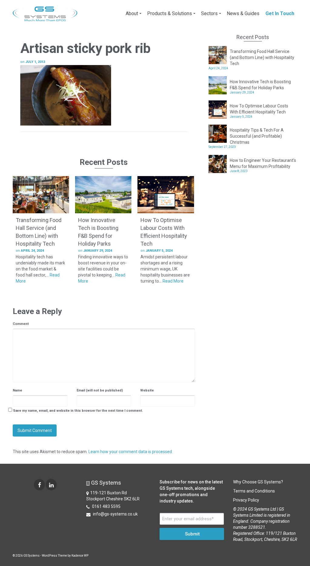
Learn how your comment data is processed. (130, 451)
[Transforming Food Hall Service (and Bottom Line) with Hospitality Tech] (41, 195)
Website (147, 390)
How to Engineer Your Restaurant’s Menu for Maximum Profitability (263, 163)
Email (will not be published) (100, 390)
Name (17, 390)
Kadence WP (79, 555)
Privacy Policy (246, 500)
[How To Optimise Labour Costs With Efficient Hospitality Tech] (165, 195)
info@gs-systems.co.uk (115, 514)
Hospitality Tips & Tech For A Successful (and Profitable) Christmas (257, 136)
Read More (173, 281)
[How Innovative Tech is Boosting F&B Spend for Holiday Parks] (103, 195)
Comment (21, 324)
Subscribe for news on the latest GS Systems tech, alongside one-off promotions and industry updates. (191, 491)
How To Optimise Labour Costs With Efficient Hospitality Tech (259, 108)
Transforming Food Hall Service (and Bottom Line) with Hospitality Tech (262, 57)
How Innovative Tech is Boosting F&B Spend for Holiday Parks (260, 84)
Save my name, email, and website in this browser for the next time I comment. (78, 411)
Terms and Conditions (254, 491)
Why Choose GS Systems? (258, 481)
